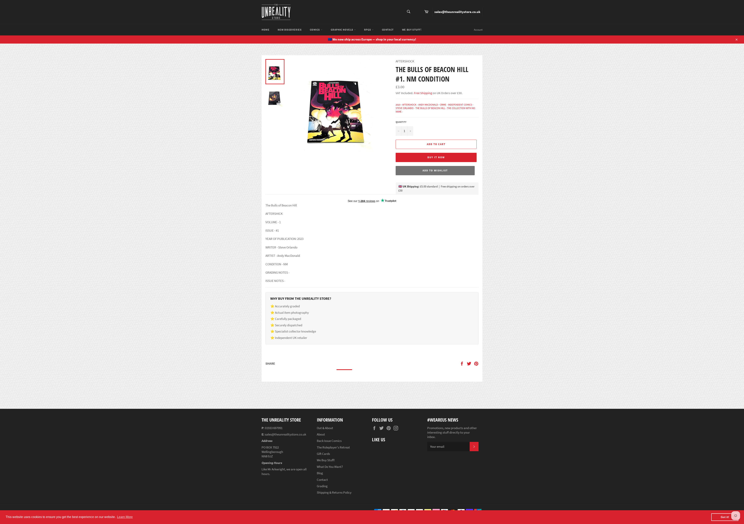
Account (478, 29)
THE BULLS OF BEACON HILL (430, 108)
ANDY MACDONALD (428, 104)
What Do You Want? (330, 467)
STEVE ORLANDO (404, 108)
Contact (388, 29)
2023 (398, 104)
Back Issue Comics (329, 441)
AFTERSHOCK (409, 104)
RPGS (368, 29)
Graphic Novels (342, 29)
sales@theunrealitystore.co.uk (457, 12)
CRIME (443, 104)
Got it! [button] (725, 517)
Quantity (401, 121)
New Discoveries (289, 29)
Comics (315, 29)
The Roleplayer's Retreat (333, 447)
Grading (322, 486)
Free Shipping (422, 93)
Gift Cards (323, 454)
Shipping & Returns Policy (334, 492)
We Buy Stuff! (412, 29)
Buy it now (436, 157)
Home (265, 29)
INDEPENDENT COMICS (460, 104)
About (321, 434)
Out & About (325, 428)
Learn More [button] (125, 517)
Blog (320, 473)
